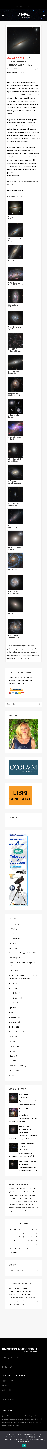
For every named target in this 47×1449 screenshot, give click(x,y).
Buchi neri (12, 943)
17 (28, 1241)
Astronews (12, 938)
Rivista (11, 1041)
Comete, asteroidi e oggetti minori (20, 953)
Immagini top (13, 998)
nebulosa (33, 1192)
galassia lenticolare (15, 652)
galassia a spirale (30, 649)
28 (15, 1248)
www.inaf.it (13, 1298)
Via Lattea (12, 1070)
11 (32, 1237)
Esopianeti (12, 958)
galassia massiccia (31, 652)
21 (15, 1245)
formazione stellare (28, 1189)
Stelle (10, 1061)
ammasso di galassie (21, 646)
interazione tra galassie (17, 655)
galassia (19, 649)
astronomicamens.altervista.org (20, 1291)
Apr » (15, 1252)
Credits (4, 1395)
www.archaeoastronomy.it (18, 1288)
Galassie (22, 69)
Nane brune (13, 1022)
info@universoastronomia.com (16, 1358)
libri (10, 1012)
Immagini (34, 69)
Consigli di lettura (8, 1399)
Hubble (28, 69)
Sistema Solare (14, 1046)
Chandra (11, 948)
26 (36, 1245)
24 (28, 1245)
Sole (10, 1051)
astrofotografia (14, 1201)
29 (19, 1248)
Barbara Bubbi (12, 72)
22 (19, 1245)
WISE (10, 1075)
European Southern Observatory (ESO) (22, 963)
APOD (11, 929)
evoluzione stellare (30, 1198)
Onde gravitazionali (15, 1032)
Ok (24, 1445)
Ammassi (12, 924)
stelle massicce (26, 1208)
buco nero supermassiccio (21, 1204)
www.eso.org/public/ (16, 1301)
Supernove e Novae (15, 1066)
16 (23, 1241)
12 (36, 1237)
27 (11, 1248)
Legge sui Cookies (8, 1381)
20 (11, 1245)
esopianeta (18, 1208)
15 (19, 1241)
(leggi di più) (21, 683)
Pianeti (11, 1037)
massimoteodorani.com (17, 1304)
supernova (19, 1211)
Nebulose (12, 1027)
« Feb (11, 1252)
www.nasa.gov (30, 1298)
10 (28, 1237)
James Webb (13, 1003)
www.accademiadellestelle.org (19, 1294)
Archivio (4, 1385)
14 (15, 1241)
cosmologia (24, 1195)
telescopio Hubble (22, 1192)
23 (23, 1245)
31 (28, 1248)
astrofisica (32, 1195)
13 (10, 1241)
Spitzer (11, 1056)
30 (23, 1248)
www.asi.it (20, 1298)
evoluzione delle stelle (16, 1198)
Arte (10, 933)
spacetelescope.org (31, 1301)
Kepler (11, 1008)
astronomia (14, 1188)
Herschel (12, 983)
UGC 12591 (25, 658)
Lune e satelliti (13, 1017)
